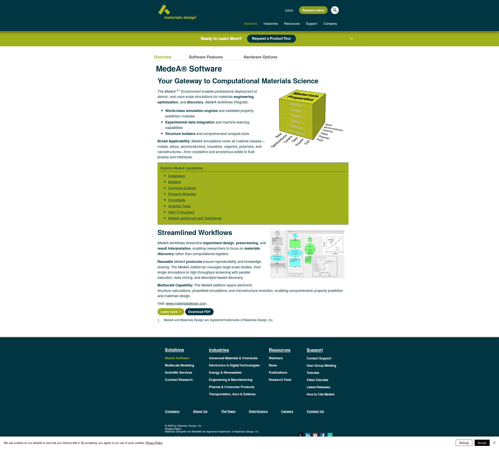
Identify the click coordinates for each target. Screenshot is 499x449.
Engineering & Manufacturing (230, 380)
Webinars (276, 358)
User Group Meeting (321, 365)
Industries (219, 349)
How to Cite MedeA (321, 394)
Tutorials (313, 373)
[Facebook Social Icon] (322, 435)
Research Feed (280, 380)
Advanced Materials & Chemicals (233, 358)
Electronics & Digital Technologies (234, 365)
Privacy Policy (173, 428)
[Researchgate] (330, 435)
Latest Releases (318, 387)
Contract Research (179, 380)
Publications (278, 372)
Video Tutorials (317, 380)
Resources (279, 349)
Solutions (174, 349)
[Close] (351, 38)
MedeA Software (177, 358)
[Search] (335, 10)
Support (315, 349)
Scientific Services (178, 372)
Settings (464, 443)
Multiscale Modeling (179, 365)
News (273, 365)
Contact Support (319, 358)
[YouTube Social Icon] (315, 435)
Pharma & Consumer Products (231, 387)
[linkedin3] (307, 435)
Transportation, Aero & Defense (232, 394)
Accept (482, 443)
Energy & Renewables (225, 372)
